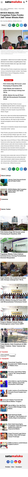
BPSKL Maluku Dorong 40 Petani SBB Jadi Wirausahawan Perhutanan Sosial (14, 97)
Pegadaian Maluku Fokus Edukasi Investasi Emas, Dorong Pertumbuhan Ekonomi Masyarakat (13, 256)
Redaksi (7, 467)
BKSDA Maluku (10, 8)
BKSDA (5, 8)
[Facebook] (25, 25)
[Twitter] (21, 25)
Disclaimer (19, 467)
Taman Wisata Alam (4, 9)
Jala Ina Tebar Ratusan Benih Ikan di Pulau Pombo (17, 180)
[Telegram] (9, 25)
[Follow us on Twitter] (11, 461)
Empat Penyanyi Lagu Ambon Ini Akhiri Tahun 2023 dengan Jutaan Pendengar (17, 435)
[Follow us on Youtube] (19, 461)
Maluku (16, 8)
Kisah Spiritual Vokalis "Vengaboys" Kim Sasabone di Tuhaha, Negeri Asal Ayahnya (17, 416)
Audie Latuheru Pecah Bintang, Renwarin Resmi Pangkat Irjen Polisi (17, 392)
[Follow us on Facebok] (8, 461)
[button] (26, 1)
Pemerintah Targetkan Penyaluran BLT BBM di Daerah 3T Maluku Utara (17, 364)
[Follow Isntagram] (15, 461)
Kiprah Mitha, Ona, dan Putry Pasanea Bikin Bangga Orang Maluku (17, 407)
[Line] (17, 25)
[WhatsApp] (13, 25)
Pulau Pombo (21, 8)
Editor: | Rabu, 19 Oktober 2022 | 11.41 (11, 21)
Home (1, 8)
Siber (12, 467)
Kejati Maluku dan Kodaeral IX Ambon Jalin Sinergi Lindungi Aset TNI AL (14, 90)
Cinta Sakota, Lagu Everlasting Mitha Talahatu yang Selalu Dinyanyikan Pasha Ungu (17, 382)
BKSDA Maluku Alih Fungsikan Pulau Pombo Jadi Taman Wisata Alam (17, 191)
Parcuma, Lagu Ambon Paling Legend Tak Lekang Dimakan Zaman (17, 373)
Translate (12, 356)
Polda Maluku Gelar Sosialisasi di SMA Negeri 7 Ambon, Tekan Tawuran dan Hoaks (13, 346)
